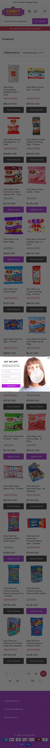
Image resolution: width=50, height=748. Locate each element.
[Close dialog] (48, 358)
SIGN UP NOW (11, 386)
